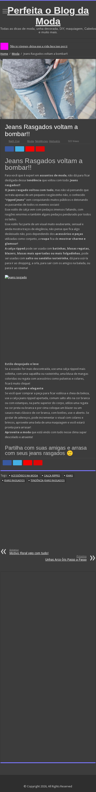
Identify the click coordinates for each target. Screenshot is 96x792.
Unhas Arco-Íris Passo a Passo (66, 558)
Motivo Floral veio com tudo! (28, 551)
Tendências (41, 141)
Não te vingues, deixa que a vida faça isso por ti (38, 46)
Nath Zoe (14, 141)
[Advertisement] (48, 518)
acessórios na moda (24, 475)
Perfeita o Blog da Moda (48, 16)
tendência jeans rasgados (48, 480)
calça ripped (52, 475)
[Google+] (43, 781)
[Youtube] (56, 781)
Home (4, 53)
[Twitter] (52, 781)
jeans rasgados (14, 480)
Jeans (69, 475)
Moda (15, 53)
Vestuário (54, 141)
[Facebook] (48, 781)
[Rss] (39, 781)
